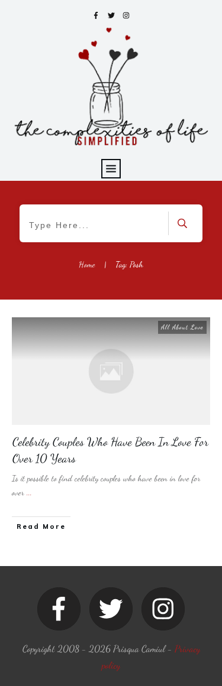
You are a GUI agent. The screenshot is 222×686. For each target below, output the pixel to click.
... (29, 492)
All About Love (182, 327)
